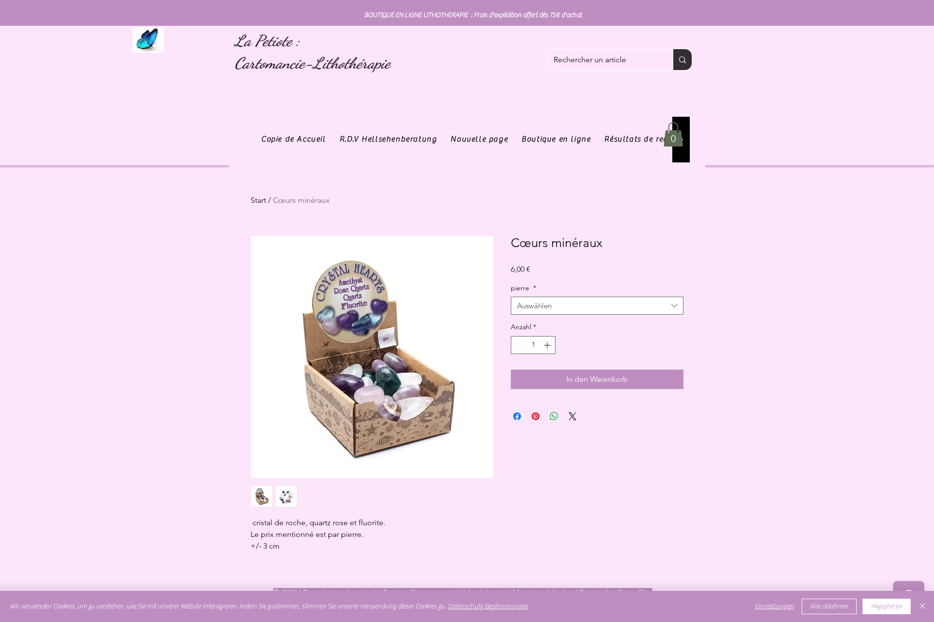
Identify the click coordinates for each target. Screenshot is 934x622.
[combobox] (597, 306)
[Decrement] (518, 345)
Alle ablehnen (829, 606)
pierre (523, 288)
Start (258, 200)
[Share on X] (572, 416)
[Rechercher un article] (682, 59)
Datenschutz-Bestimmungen (488, 606)
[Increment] (548, 345)
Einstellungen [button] (774, 606)
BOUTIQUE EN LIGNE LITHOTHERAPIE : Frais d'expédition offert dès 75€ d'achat (473, 15)
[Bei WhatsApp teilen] (554, 416)
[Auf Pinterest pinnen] (535, 416)
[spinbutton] (533, 345)
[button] (673, 134)
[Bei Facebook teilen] (517, 416)
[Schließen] (922, 606)
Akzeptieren (886, 606)
